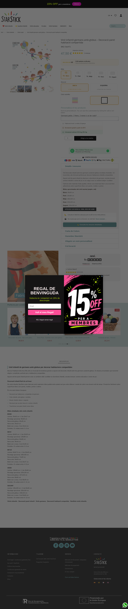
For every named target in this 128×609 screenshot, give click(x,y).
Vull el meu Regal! (44, 312)
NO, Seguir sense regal (44, 320)
